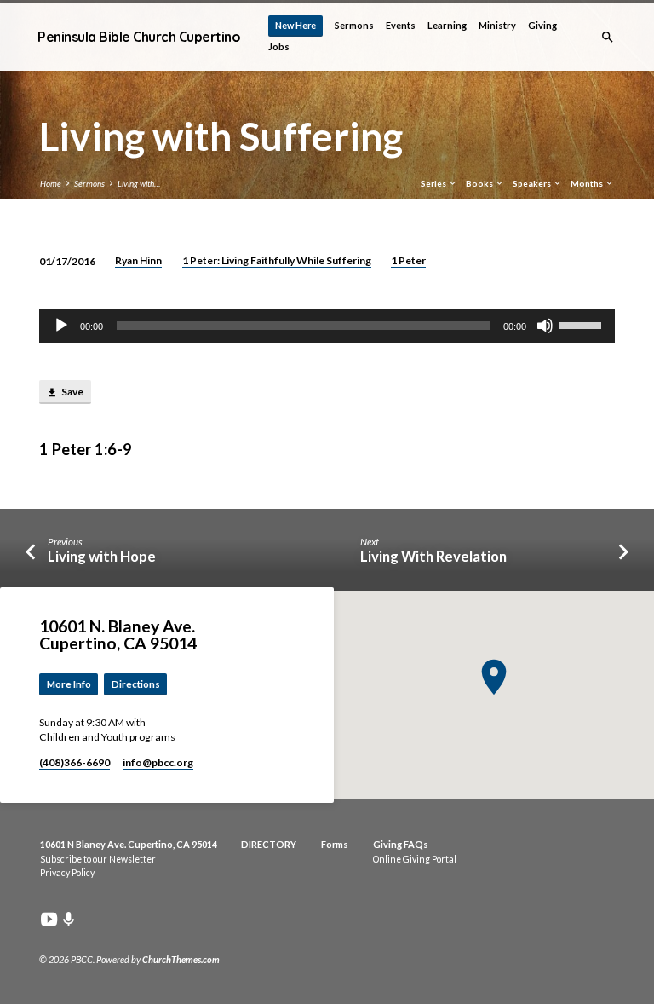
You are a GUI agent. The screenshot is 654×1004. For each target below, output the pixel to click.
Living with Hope (102, 556)
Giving (542, 25)
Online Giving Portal (414, 859)
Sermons (354, 25)
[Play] (61, 325)
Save (71, 391)
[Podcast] (69, 919)
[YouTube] (49, 919)
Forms (334, 844)
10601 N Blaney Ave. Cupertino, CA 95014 (128, 844)
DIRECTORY (268, 844)
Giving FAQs (400, 844)
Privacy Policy (67, 873)
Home (50, 183)
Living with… (139, 183)
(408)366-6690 (74, 762)
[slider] (582, 324)
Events (401, 25)
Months (588, 183)
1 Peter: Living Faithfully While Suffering (276, 260)
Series (434, 183)
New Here (295, 25)
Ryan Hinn (138, 260)
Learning (447, 25)
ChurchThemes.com (181, 959)
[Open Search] (607, 37)
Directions (136, 684)
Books (480, 183)
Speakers (533, 183)
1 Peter (408, 260)
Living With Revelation (433, 556)
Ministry (497, 25)
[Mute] (545, 325)
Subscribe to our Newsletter (98, 859)
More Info (69, 684)
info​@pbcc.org (158, 762)
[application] (327, 326)
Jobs (279, 46)
